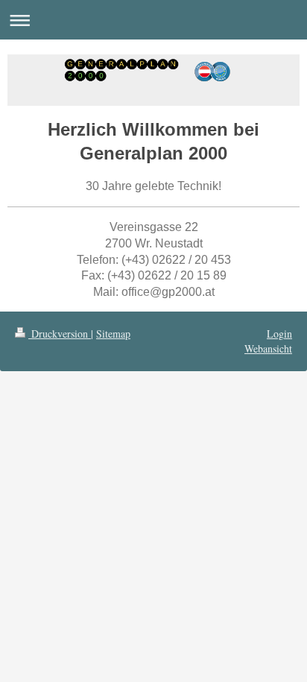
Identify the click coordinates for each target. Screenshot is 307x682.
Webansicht (268, 348)
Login (279, 333)
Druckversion (59, 333)
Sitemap (113, 333)
